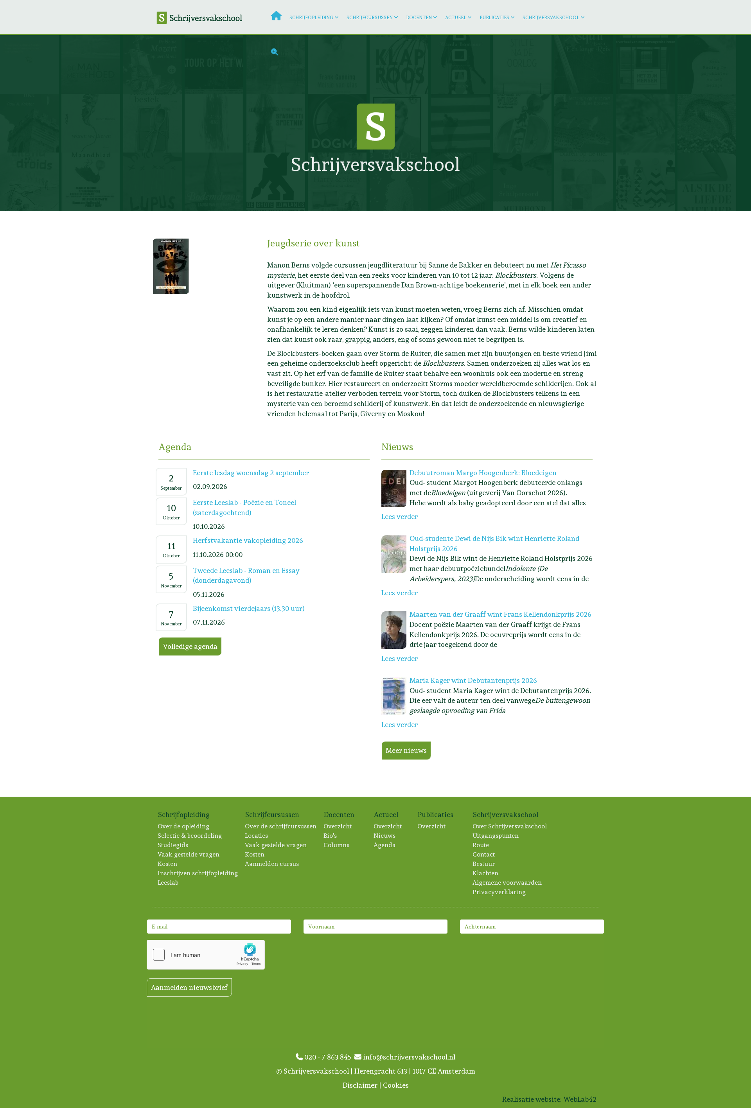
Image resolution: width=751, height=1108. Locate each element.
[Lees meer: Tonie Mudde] (277, 123)
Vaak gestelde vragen (188, 854)
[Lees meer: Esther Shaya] (338, 182)
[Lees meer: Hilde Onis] (708, 123)
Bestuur (484, 863)
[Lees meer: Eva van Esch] (708, 182)
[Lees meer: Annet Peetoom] (585, 182)
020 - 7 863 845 (328, 1057)
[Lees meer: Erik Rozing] (708, 64)
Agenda (385, 845)
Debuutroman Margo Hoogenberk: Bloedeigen (483, 473)
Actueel (455, 17)
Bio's (330, 835)
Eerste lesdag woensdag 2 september (251, 473)
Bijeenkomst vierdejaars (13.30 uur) (249, 608)
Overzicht (338, 826)
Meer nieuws (406, 750)
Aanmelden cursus (272, 863)
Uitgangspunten (496, 835)
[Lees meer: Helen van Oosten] (461, 123)
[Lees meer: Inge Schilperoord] (523, 182)
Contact (484, 854)
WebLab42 (579, 1099)
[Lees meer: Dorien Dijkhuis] (92, 123)
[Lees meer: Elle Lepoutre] (30, 182)
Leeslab (168, 882)
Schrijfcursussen (370, 17)
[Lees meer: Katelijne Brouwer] (585, 123)
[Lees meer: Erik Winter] (277, 182)
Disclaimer (360, 1085)
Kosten (167, 863)
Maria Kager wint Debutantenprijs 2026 (473, 680)
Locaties (257, 835)
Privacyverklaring (499, 892)
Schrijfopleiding (311, 17)
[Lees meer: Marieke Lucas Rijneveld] (523, 123)
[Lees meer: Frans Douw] (646, 64)
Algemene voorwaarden (507, 882)
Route (481, 845)
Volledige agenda (190, 646)
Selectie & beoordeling (190, 835)
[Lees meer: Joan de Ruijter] (154, 182)
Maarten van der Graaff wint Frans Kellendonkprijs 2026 (500, 614)
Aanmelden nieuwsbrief (189, 987)
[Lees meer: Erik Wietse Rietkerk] (92, 182)
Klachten (485, 873)
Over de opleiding (183, 826)
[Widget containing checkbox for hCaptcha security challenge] (206, 955)
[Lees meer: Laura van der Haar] (215, 182)
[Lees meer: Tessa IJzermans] (154, 123)
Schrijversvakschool (551, 17)
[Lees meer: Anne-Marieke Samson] (461, 182)
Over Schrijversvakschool (510, 826)
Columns (336, 845)
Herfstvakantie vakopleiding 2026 (248, 540)
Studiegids (173, 845)
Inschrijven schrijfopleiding (198, 873)
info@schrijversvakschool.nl (408, 1057)
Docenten (419, 17)
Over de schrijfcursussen (281, 826)
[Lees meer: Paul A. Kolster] (30, 123)
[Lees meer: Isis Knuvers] (646, 123)
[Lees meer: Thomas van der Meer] (400, 182)
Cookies (396, 1085)
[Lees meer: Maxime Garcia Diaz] (30, 64)
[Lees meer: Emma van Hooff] (215, 123)
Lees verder (399, 516)
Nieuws (384, 835)
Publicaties (494, 17)
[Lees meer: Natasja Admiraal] (646, 182)
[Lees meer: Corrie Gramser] (92, 64)
